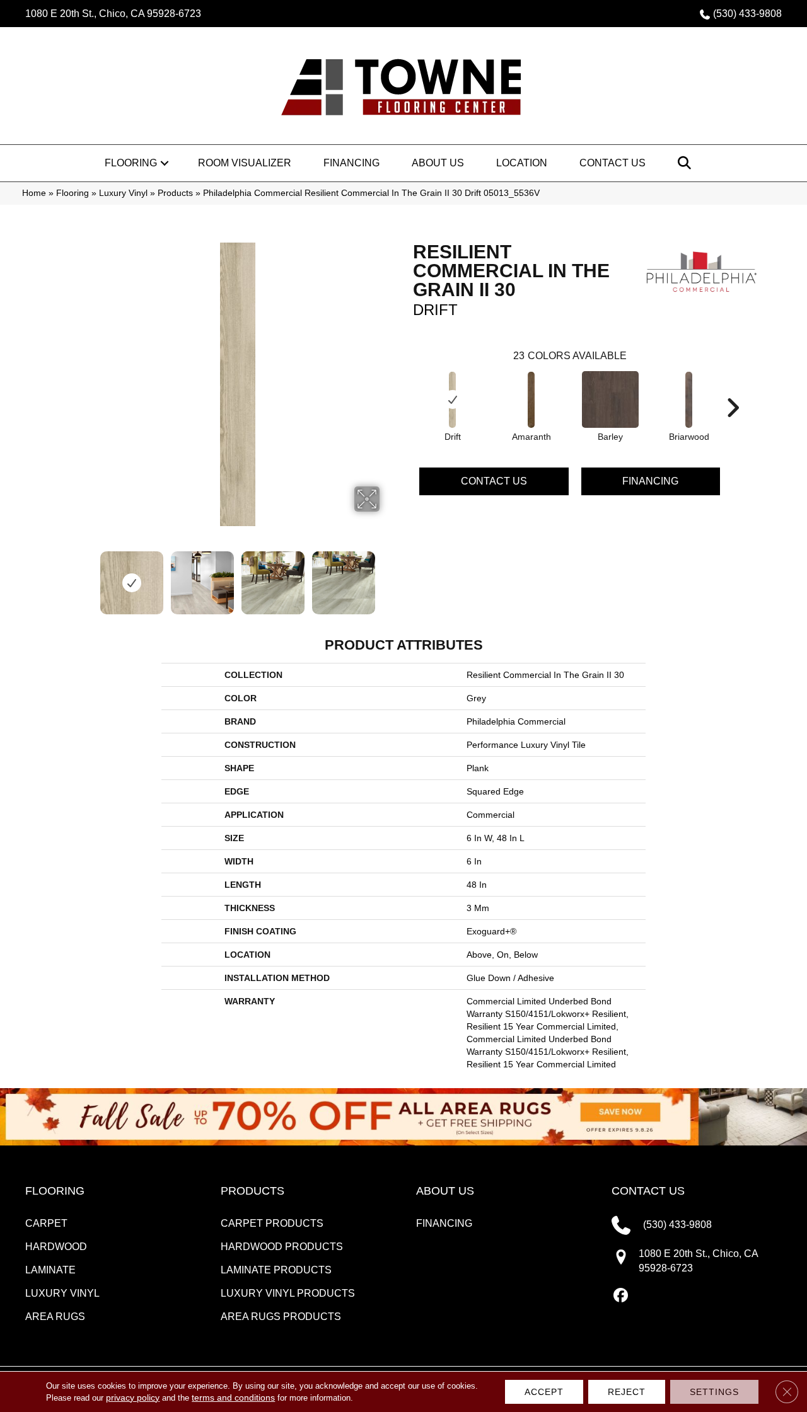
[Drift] (453, 400)
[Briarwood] (689, 400)
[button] (164, 163)
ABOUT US (445, 1191)
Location (521, 163)
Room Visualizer (244, 163)
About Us (438, 163)
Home (34, 193)
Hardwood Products (282, 1246)
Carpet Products (272, 1223)
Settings (714, 1392)
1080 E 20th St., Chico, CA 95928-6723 (113, 13)
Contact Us (612, 163)
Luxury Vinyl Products (288, 1293)
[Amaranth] (531, 400)
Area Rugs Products (281, 1316)
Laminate (50, 1270)
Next (387, 576)
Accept (544, 1392)
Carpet (46, 1223)
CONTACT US (648, 1191)
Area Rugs (55, 1316)
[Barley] (610, 399)
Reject (627, 1392)
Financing (351, 163)
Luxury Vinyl (123, 193)
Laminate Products (276, 1270)
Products (175, 193)
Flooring (131, 163)
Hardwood (56, 1246)
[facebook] (621, 1296)
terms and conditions (233, 1397)
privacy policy (133, 1397)
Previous (87, 576)
